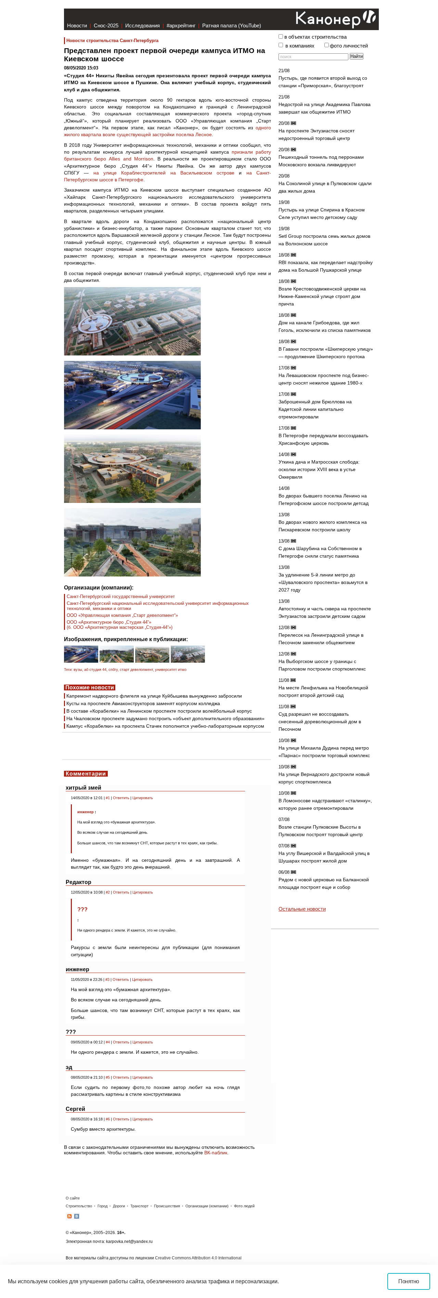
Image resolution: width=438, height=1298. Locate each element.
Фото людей (244, 1206)
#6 (108, 1119)
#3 (107, 979)
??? (82, 909)
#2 (108, 892)
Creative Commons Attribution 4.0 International (198, 1258)
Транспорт (139, 1206)
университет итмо (170, 669)
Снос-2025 (106, 25)
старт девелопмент (136, 669)
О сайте (73, 1198)
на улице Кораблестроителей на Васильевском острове (164, 173)
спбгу (113, 669)
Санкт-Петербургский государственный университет (121, 596)
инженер (85, 812)
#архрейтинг (181, 25)
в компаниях (299, 46)
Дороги (119, 1206)
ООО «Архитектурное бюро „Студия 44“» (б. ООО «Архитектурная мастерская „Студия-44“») (119, 625)
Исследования (142, 25)
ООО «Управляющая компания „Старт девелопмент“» (122, 615)
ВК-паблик (215, 1152)
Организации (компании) (207, 1206)
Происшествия (167, 1206)
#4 (108, 1042)
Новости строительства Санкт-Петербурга (112, 40)
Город (102, 1206)
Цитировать (142, 798)
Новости (77, 25)
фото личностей (349, 46)
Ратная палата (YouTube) (231, 25)
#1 (108, 798)
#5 (108, 1077)
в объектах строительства (315, 37)
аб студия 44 (95, 669)
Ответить (121, 798)
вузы (78, 669)
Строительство (79, 1206)
